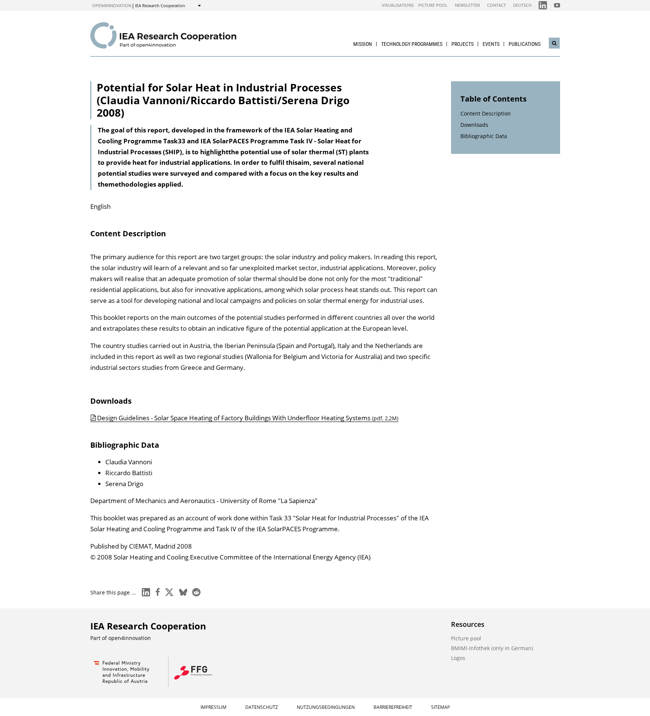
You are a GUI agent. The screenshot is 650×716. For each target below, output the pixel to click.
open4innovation (111, 5)
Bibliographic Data (483, 136)
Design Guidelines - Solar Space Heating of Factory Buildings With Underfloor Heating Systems (247, 417)
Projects (462, 44)
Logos (458, 657)
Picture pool (433, 5)
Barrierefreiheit (393, 707)
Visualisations (398, 5)
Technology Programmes (411, 44)
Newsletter (467, 5)
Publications (525, 44)
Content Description (485, 113)
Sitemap (440, 707)
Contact (496, 5)
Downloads (474, 124)
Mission (362, 44)
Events (491, 44)
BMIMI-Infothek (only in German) (492, 648)
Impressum (213, 707)
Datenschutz (261, 707)
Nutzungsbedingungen (326, 707)
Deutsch (522, 5)
